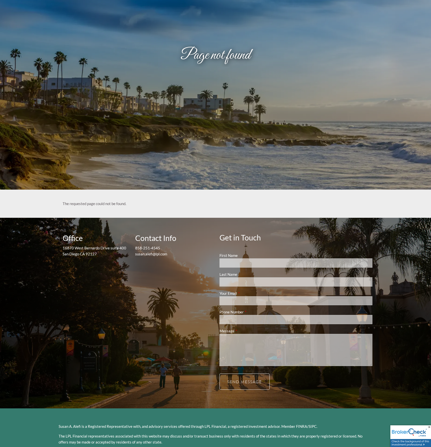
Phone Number (248, 312)
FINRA (301, 426)
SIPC (313, 426)
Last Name (228, 274)
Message (244, 331)
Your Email (245, 293)
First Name (228, 255)
